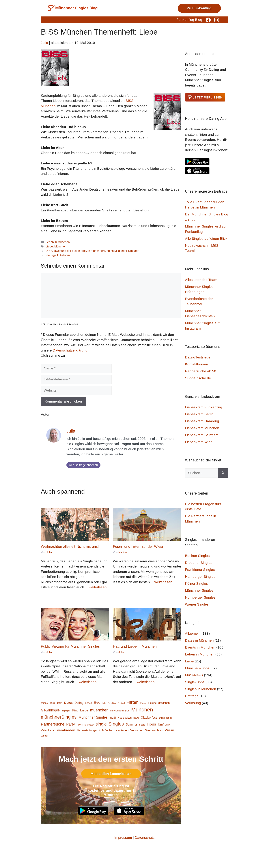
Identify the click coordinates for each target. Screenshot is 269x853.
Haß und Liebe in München (135, 646)
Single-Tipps (195, 682)
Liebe (49, 246)
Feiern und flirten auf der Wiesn (138, 546)
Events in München (200, 647)
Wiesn (169, 730)
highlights (66, 711)
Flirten (132, 702)
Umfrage (164, 724)
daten (59, 703)
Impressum (123, 837)
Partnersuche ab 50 (200, 371)
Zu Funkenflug (199, 8)
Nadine (122, 552)
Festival (121, 703)
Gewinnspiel (50, 710)
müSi (112, 717)
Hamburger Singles (200, 576)
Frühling (152, 703)
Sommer (131, 724)
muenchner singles (119, 710)
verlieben (122, 730)
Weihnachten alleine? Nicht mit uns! (70, 546)
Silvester (89, 724)
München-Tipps (197, 668)
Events (100, 702)
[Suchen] (223, 473)
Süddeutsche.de (198, 378)
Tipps (151, 724)
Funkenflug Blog (189, 20)
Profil (80, 724)
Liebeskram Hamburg (202, 421)
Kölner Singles (196, 583)
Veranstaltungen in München (95, 730)
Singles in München (200, 689)
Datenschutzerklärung (70, 350)
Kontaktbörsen (196, 364)
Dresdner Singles (198, 563)
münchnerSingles (59, 717)
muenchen (99, 710)
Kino (75, 710)
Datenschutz (145, 837)
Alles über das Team (201, 280)
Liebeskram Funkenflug (203, 407)
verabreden (66, 730)
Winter (44, 735)
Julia (70, 431)
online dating (165, 717)
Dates (68, 702)
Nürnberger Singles (200, 597)
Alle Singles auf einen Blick (206, 239)
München (60, 246)
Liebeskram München (202, 428)
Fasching (112, 703)
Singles (116, 723)
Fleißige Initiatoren (58, 255)
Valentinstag (48, 730)
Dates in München (199, 640)
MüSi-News (194, 675)
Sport (142, 725)
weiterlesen (98, 587)
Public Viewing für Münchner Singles (70, 646)
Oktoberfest (149, 717)
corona (44, 703)
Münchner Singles (93, 717)
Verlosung (136, 730)
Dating (78, 702)
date (52, 702)
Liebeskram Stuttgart (201, 435)
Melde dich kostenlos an (111, 774)
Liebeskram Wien (198, 442)
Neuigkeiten (124, 717)
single (101, 724)
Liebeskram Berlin (199, 414)
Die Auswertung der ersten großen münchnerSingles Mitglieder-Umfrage (92, 250)
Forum (143, 703)
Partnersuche (52, 724)
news (136, 718)
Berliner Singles (197, 556)
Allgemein (193, 633)
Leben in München (58, 242)
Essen (88, 703)
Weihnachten (154, 730)
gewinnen (164, 702)
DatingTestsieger (198, 357)
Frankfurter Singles (200, 570)
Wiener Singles (197, 604)
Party (70, 724)
